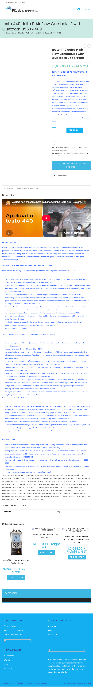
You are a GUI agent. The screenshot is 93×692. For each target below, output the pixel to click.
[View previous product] (84, 46)
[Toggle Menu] (87, 600)
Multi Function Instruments (77, 153)
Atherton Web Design (83, 683)
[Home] (3, 33)
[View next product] (89, 46)
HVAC (64, 153)
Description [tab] (9, 188)
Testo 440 (56, 156)
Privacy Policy (10, 626)
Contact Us (53, 635)
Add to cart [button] (16, 577)
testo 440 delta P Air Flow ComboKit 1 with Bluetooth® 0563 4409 (76, 539)
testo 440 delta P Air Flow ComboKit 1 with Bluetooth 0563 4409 (36, 33)
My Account (9, 655)
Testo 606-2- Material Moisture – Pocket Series (16, 561)
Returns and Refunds (13, 635)
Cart (6, 664)
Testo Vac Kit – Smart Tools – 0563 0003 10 (46, 536)
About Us (52, 626)
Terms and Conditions (13, 630)
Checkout (8, 669)
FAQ (50, 630)
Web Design (68, 683)
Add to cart (75, 130)
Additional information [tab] (28, 188)
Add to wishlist (61, 176)
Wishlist (7, 660)
